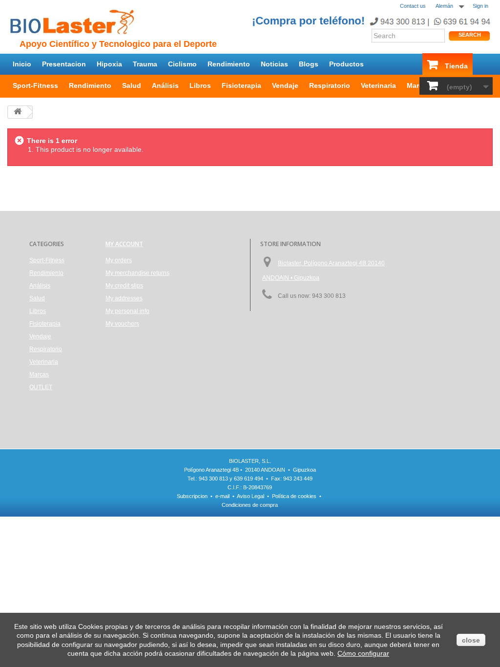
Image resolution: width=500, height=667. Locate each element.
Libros (200, 85)
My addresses (124, 298)
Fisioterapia (241, 85)
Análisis (165, 85)
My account (124, 244)
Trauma (145, 64)
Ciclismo (182, 64)
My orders (118, 260)
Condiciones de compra (250, 505)
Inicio (22, 64)
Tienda (456, 66)
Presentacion (64, 64)
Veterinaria (378, 85)
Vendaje (285, 85)
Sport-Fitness (35, 85)
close (471, 640)
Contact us (413, 6)
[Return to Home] (17, 112)
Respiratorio (329, 85)
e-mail (222, 496)
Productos (346, 64)
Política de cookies (294, 496)
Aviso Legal (250, 496)
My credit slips (124, 285)
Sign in (480, 6)
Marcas (419, 85)
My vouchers (122, 323)
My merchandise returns (137, 273)
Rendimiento (229, 64)
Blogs (308, 64)
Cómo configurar (363, 653)
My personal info (127, 311)
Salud (131, 85)
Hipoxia (109, 64)
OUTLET (40, 387)
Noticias (274, 64)
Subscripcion (192, 496)
